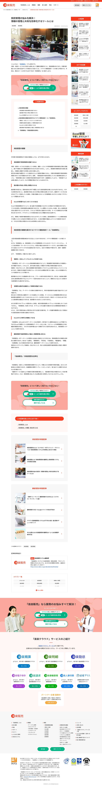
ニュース (78, 723)
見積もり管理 (57, 580)
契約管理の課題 (23, 108)
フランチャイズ (31, 732)
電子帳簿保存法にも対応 (65, 737)
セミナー (73, 1)
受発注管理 (39, 583)
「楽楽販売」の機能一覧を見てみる (28, 428)
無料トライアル (86, 5)
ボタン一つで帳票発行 (64, 731)
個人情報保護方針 (80, 740)
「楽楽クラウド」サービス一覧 (83, 730)
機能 (39, 5)
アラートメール (63, 740)
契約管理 (14, 26)
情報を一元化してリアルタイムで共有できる (31, 120)
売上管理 (57, 586)
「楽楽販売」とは (25, 5)
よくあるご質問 (79, 1)
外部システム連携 (63, 727)
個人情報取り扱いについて (83, 737)
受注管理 (57, 583)
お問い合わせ (95, 1)
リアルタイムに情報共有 (65, 735)
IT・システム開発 (32, 725)
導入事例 (44, 5)
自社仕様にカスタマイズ (65, 729)
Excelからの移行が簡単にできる (28, 125)
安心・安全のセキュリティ (65, 744)
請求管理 (22, 583)
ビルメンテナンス (32, 727)
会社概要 (78, 727)
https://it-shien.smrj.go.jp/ (30, 776)
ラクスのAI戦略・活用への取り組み (83, 734)
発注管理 (22, 586)
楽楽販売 (22, 64)
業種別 (34, 5)
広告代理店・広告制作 (33, 728)
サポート (56, 5)
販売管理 (20, 26)
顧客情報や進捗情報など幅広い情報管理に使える (32, 127)
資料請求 (77, 5)
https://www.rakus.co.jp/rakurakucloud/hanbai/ (44, 567)
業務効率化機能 (64, 725)
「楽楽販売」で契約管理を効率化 (28, 130)
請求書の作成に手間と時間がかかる (28, 113)
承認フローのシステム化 (65, 738)
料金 (50, 5)
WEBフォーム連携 (64, 742)
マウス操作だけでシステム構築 (66, 733)
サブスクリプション (32, 734)
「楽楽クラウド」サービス (46, 646)
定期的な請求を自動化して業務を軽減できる (31, 123)
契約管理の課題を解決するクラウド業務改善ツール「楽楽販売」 (37, 118)
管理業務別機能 (49, 725)
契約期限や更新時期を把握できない (28, 110)
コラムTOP (22, 580)
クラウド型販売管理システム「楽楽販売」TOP (11, 9)
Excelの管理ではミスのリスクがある (29, 115)
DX (76, 126)
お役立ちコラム (87, 1)
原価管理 (39, 586)
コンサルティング (32, 730)
